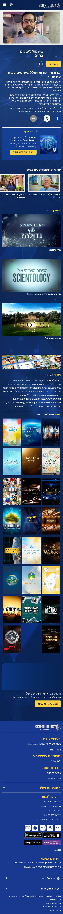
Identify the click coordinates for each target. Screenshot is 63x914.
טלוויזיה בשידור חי (45, 756)
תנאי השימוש (55, 900)
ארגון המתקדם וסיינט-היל (23, 82)
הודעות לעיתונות (54, 773)
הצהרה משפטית (54, 910)
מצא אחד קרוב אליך (23, 152)
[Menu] (4, 5)
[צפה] (12, 461)
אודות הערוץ (55, 750)
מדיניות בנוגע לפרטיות (52, 907)
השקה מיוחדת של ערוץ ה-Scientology (44, 744)
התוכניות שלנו (50, 788)
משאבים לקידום (54, 779)
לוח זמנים (56, 761)
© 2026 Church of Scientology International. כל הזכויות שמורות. (35, 896)
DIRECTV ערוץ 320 (52, 801)
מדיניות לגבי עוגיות (53, 903)
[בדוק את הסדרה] (51, 432)
